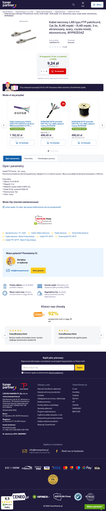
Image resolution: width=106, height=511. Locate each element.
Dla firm (75, 399)
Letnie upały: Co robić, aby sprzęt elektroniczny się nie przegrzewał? (33, 207)
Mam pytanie (38, 271)
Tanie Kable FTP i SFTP (67, 236)
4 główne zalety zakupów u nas (49, 415)
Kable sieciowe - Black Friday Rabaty (20, 236)
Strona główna (8, 12)
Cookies (40, 395)
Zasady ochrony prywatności (48, 392)
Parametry (28, 158)
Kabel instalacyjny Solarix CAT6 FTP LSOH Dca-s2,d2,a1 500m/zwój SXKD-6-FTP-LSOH (22, 125)
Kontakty (75, 392)
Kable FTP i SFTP (74, 12)
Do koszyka (59, 71)
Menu (99, 5)
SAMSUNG (76, 408)
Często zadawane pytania (47, 421)
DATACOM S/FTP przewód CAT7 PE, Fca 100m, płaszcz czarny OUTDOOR (52, 124)
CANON (75, 405)
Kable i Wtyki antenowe (44, 12)
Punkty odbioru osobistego (48, 405)
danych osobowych (56, 373)
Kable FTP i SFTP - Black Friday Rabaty (21, 240)
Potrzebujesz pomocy (46, 158)
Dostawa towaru (44, 402)
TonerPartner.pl (79, 385)
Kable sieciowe (60, 12)
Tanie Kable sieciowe (80, 233)
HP (73, 402)
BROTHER (76, 412)
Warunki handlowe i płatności (49, 389)
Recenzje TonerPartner (46, 425)
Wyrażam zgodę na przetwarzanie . (44, 373)
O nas (74, 389)
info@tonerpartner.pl (19, 271)
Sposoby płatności (44, 408)
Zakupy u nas (43, 385)
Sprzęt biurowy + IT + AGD (24, 12)
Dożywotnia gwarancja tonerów (50, 418)
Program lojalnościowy (46, 412)
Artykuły (75, 395)
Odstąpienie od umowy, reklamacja (51, 399)
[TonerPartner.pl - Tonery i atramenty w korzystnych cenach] (9, 4)
